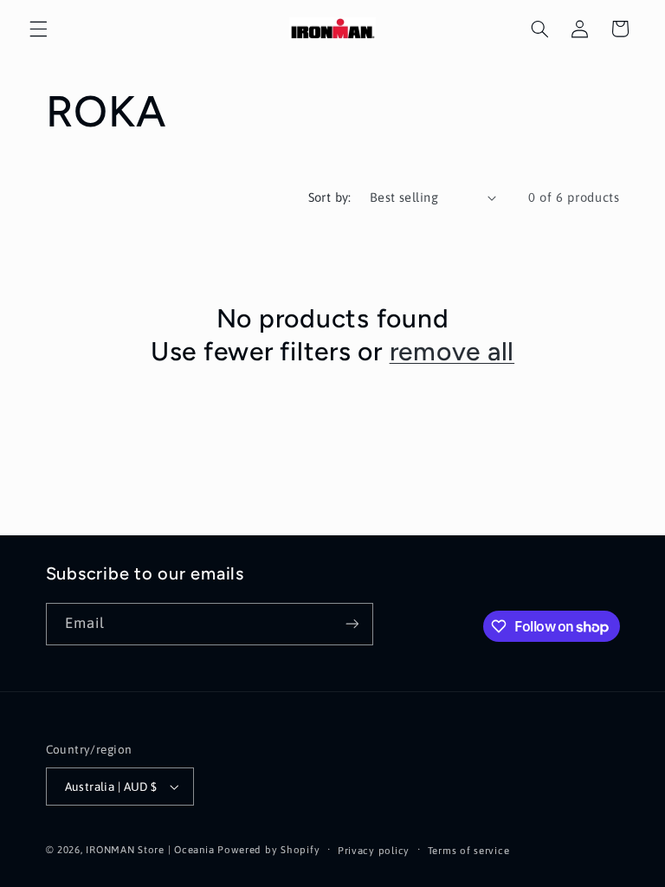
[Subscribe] (351, 624)
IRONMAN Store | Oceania (150, 849)
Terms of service (469, 850)
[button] (38, 29)
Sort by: (330, 197)
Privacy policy (374, 850)
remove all (452, 351)
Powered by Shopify (268, 849)
